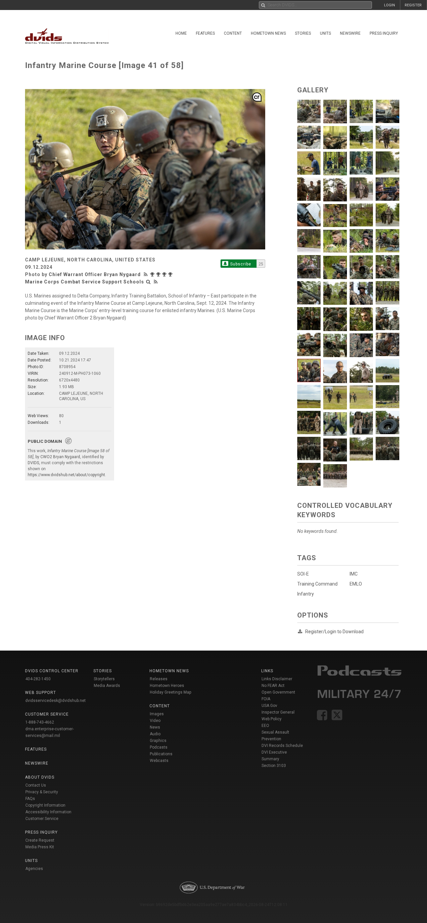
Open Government (278, 692)
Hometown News (268, 33)
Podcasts (158, 747)
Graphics (158, 740)
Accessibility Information (48, 812)
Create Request (39, 840)
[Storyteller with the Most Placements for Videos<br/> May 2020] (153, 274)
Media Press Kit (39, 847)
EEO (265, 725)
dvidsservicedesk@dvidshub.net (55, 700)
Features (205, 33)
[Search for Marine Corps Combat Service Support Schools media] (148, 281)
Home (181, 33)
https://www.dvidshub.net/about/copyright (66, 475)
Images (157, 714)
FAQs (30, 798)
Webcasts (159, 760)
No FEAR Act (273, 685)
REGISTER (413, 5)
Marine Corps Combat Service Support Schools (84, 281)
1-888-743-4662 (39, 722)
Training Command (317, 584)
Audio (155, 734)
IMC (354, 574)
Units (325, 33)
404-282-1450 (38, 679)
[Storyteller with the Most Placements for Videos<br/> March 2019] (171, 274)
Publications (161, 754)
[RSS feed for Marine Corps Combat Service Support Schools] (156, 281)
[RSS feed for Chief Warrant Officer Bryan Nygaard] (146, 274)
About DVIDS (39, 777)
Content (233, 33)
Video (155, 720)
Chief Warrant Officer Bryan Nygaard (95, 274)
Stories (303, 33)
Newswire (350, 33)
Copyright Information (45, 805)
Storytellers (104, 679)
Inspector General (278, 712)
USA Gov (269, 705)
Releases (158, 679)
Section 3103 (274, 765)
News (155, 727)
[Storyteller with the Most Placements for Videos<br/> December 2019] (159, 274)
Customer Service (41, 818)
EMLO (356, 584)
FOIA (266, 699)
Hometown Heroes (167, 685)
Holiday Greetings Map (170, 692)
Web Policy (272, 719)
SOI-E (303, 574)
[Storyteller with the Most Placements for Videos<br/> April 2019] (165, 274)
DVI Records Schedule (282, 745)
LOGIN (389, 5)
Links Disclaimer (277, 679)
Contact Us (35, 785)
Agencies (34, 868)
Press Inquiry (384, 33)
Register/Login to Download (334, 631)
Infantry (305, 594)
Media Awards (107, 685)
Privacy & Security (41, 792)
